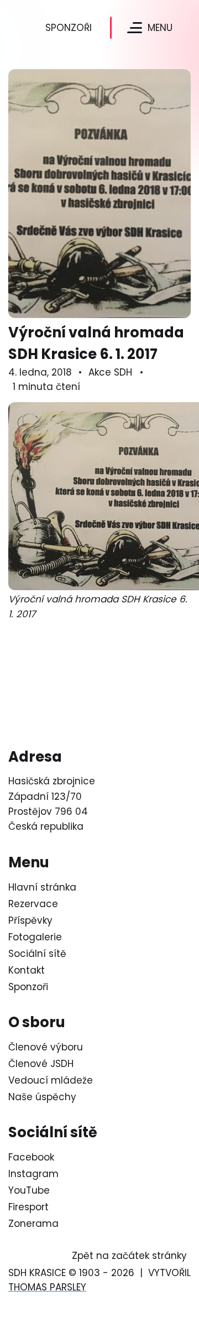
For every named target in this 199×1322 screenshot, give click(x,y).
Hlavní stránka (42, 887)
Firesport (28, 1207)
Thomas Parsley (47, 1287)
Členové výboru (45, 1047)
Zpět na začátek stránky (129, 1255)
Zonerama (33, 1223)
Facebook (31, 1157)
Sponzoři (68, 27)
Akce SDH (110, 372)
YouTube (29, 1190)
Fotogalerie (35, 937)
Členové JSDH (41, 1063)
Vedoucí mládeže (50, 1080)
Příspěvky (30, 920)
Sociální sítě (37, 953)
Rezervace (33, 903)
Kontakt (26, 970)
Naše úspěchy (42, 1097)
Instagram (33, 1173)
